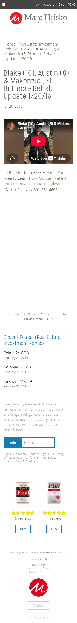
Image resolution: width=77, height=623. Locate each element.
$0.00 (72, 4)
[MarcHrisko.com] (38, 19)
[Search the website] (38, 4)
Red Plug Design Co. (40, 617)
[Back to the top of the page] (38, 587)
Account (48, 4)
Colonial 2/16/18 (18, 367)
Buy (23, 529)
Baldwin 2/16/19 (18, 381)
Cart (61, 4)
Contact (38, 605)
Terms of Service (38, 572)
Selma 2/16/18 (16, 352)
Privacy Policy (38, 564)
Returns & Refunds (39, 568)
